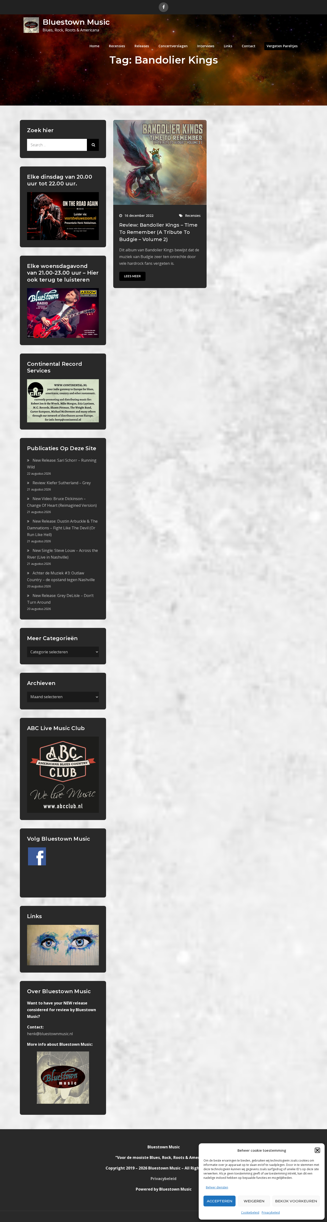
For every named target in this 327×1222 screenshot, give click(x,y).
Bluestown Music (76, 22)
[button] (317, 1150)
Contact (248, 46)
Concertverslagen (173, 46)
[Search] (93, 145)
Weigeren (254, 1201)
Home (94, 46)
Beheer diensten (217, 1187)
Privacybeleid (271, 1212)
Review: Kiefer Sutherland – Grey (62, 482)
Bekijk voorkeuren (296, 1201)
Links (228, 46)
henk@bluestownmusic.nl (50, 1033)
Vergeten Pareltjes (282, 46)
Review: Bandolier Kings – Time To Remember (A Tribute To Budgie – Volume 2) (158, 232)
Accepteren (219, 1201)
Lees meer (132, 276)
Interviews (205, 46)
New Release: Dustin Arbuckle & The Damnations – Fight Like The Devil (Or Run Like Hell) (62, 528)
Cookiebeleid (250, 1212)
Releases (142, 46)
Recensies (117, 46)
